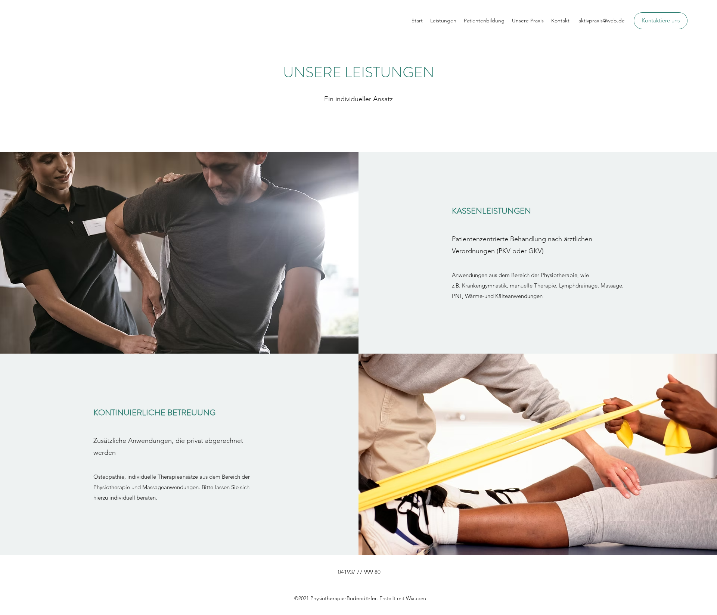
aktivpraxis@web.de (601, 20)
